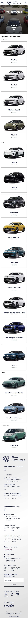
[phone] (26, 2)
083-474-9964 (10, 554)
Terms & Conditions (14, 614)
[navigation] (2, 2)
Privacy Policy (18, 613)
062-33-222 (9, 475)
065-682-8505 (10, 514)
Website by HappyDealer (14, 616)
